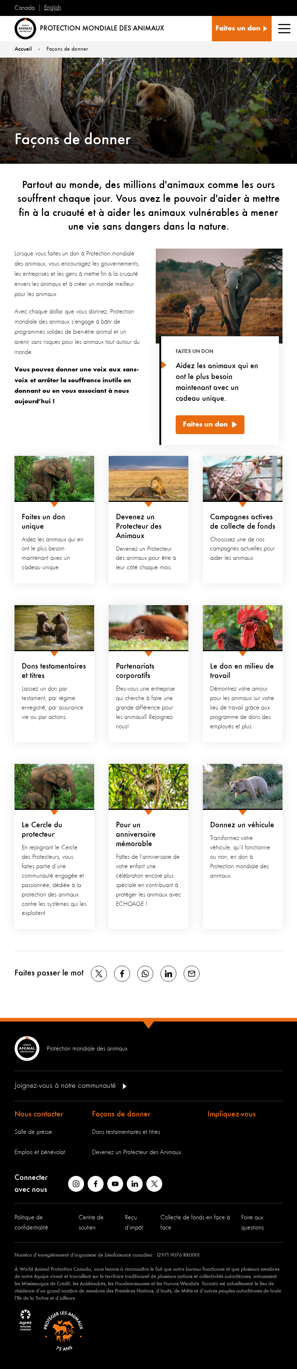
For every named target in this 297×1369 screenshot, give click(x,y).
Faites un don (205, 424)
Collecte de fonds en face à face (195, 1222)
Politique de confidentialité (31, 1222)
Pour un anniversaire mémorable (136, 834)
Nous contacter (38, 1114)
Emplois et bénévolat (39, 1152)
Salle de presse (33, 1132)
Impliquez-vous (232, 1114)
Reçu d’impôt (134, 1222)
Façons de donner (121, 1114)
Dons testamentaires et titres (126, 1132)
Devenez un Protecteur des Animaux (139, 526)
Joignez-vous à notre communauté (66, 1086)
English (52, 7)
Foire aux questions (252, 1222)
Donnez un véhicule (242, 825)
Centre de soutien (91, 1222)
